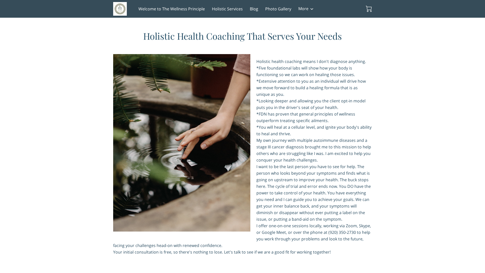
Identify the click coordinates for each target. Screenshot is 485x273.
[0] (369, 9)
